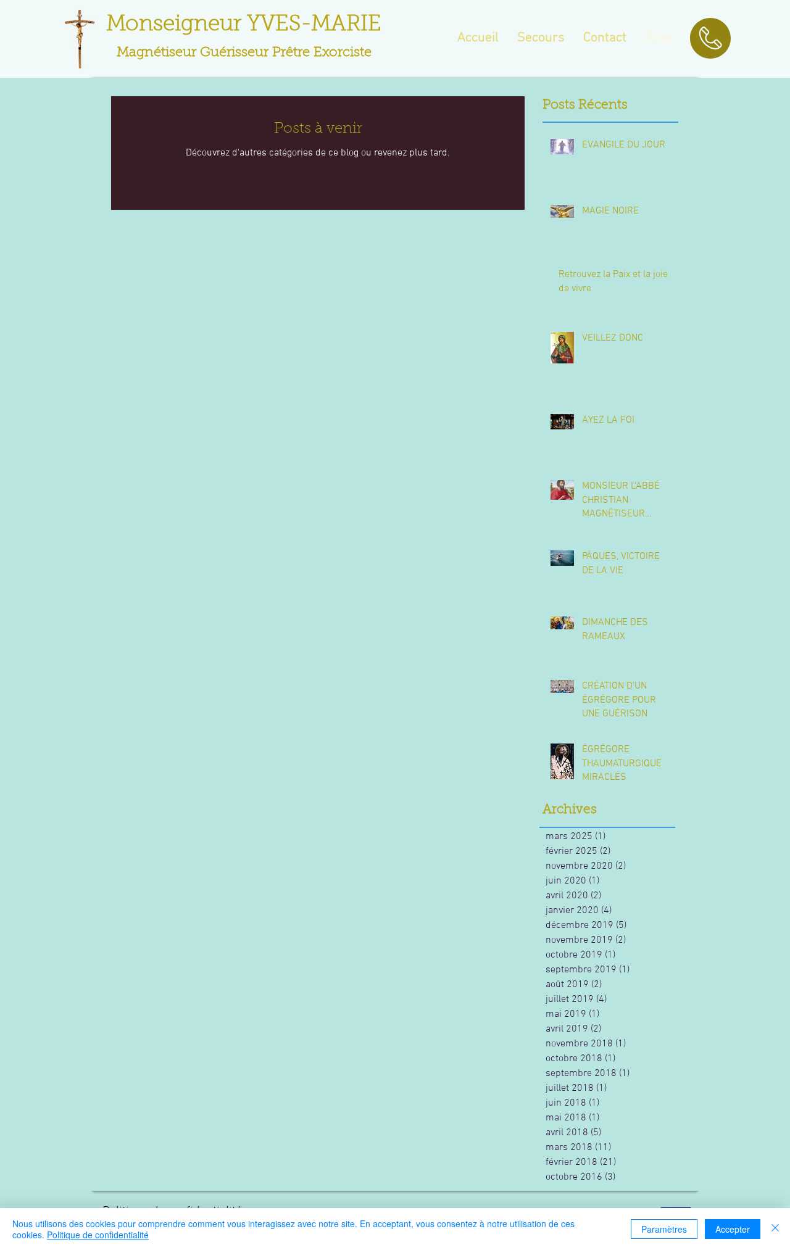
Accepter (732, 1229)
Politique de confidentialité (98, 1234)
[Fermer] (775, 1229)
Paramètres (664, 1229)
